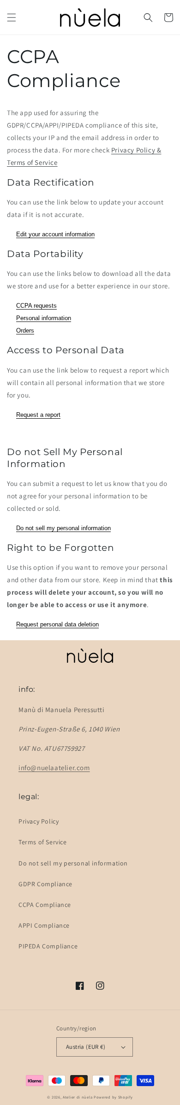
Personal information (43, 318)
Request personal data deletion (57, 624)
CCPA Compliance (44, 904)
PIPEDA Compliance (48, 946)
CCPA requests (36, 305)
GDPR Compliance (45, 884)
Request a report (38, 414)
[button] (11, 17)
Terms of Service (42, 842)
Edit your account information (55, 234)
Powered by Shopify (113, 1096)
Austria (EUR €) (85, 1047)
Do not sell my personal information (63, 528)
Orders (25, 330)
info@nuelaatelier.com (54, 767)
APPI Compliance (44, 925)
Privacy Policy (38, 821)
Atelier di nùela (77, 1096)
